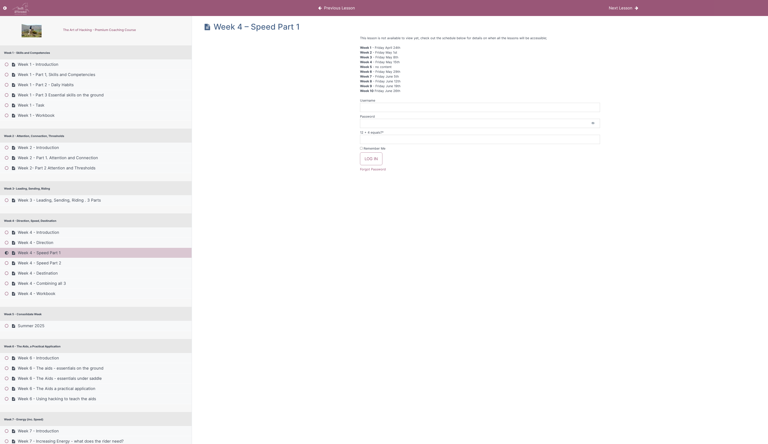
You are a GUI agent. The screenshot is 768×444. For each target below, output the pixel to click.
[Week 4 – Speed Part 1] (31, 30)
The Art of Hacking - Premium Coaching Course (99, 30)
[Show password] (593, 123)
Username (367, 100)
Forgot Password (373, 169)
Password (367, 116)
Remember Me (374, 148)
